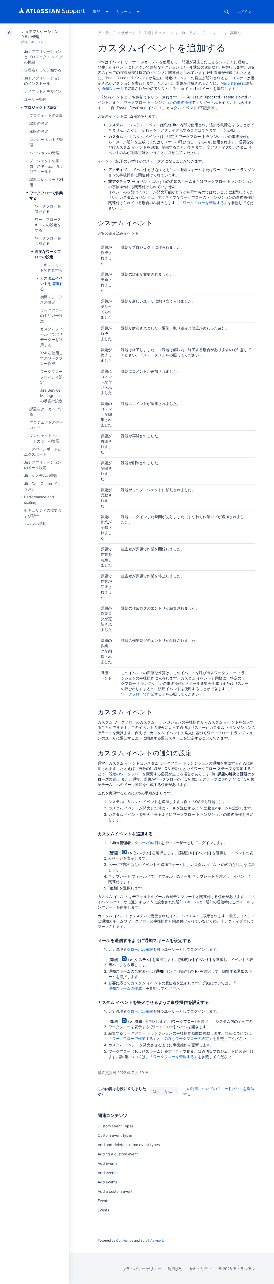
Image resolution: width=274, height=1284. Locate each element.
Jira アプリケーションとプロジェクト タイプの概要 (43, 56)
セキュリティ (200, 1268)
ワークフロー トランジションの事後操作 (158, 102)
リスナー (239, 77)
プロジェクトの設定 (41, 107)
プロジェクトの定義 (46, 115)
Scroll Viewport (151, 1240)
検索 (226, 11)
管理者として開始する (42, 70)
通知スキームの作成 (125, 988)
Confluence (124, 1240)
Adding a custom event (118, 1154)
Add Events (107, 1163)
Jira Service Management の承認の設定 (51, 395)
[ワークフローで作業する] (220, 32)
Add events (107, 1172)
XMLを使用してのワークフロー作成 (51, 358)
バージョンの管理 (44, 152)
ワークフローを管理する (203, 202)
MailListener (230, 83)
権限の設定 (38, 131)
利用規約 (175, 1268)
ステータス (152, 355)
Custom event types (115, 1135)
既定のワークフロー (125, 774)
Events (103, 1200)
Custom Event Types (116, 1126)
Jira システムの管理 (41, 475)
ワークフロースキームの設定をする (48, 224)
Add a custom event (115, 1191)
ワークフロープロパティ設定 (51, 376)
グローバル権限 (148, 842)
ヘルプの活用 (35, 523)
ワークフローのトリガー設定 (51, 315)
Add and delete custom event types (129, 1144)
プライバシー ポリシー (142, 1268)
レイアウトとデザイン (42, 91)
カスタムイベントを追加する (51, 283)
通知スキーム (112, 88)
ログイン (243, 11)
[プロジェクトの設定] (209, 32)
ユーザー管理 (35, 99)
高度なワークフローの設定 (186, 1038)
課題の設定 (38, 123)
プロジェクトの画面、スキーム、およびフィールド (46, 166)
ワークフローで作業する (141, 694)
